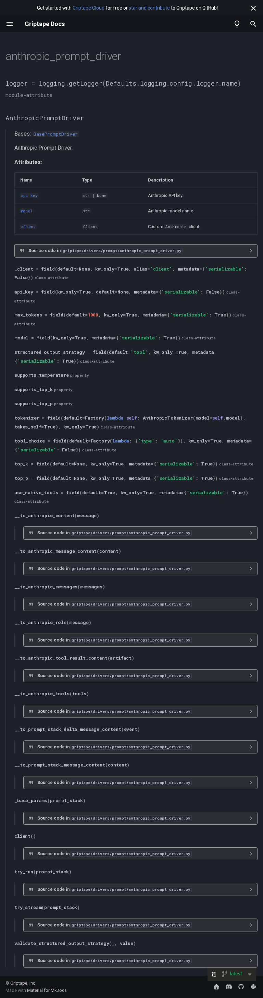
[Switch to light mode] (237, 24)
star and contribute (149, 8)
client (28, 226)
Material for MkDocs (47, 990)
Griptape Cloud (88, 8)
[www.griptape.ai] (216, 986)
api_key (29, 195)
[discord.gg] (228, 986)
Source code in (104, 250)
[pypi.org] (253, 986)
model (27, 211)
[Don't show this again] (253, 8)
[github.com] (241, 986)
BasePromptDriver (56, 134)
